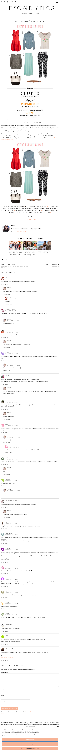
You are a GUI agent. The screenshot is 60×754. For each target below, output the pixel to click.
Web (18, 232)
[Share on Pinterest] (6, 259)
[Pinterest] (7, 2)
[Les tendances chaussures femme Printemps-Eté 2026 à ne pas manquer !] (30, 245)
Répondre (5, 284)
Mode (34, 19)
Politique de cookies (29, 752)
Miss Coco (8, 479)
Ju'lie (7, 424)
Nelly (7, 330)
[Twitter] (2, 2)
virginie (7, 548)
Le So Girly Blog (30, 8)
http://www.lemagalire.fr (7, 657)
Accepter (30, 740)
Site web (3, 701)
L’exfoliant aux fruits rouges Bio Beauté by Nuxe (15, 266)
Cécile (7, 375)
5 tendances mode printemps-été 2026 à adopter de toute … (15, 253)
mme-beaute (8, 624)
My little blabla (10, 309)
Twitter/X (22, 232)
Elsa (6, 591)
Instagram (27, 232)
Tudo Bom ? (52, 265)
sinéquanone (15, 262)
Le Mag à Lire (9, 648)
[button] (58, 2)
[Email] (12, 2)
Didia (6, 457)
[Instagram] (4, 2)
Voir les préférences (30, 748)
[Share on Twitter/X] (4, 259)
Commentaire (4, 672)
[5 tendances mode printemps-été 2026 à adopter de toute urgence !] (15, 245)
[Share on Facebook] (2, 259)
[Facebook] (10, 2)
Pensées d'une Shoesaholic (13, 500)
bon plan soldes (7, 262)
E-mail (3, 695)
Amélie (9, 287)
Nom (2, 689)
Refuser (30, 744)
